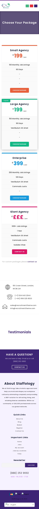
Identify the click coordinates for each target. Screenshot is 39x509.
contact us (32, 262)
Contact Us (19, 252)
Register (19, 428)
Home (19, 442)
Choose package (19, 90)
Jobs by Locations (19, 451)
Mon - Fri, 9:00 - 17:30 (19, 477)
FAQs (19, 454)
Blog (19, 422)
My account (19, 448)
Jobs (19, 445)
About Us (19, 419)
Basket (19, 425)
